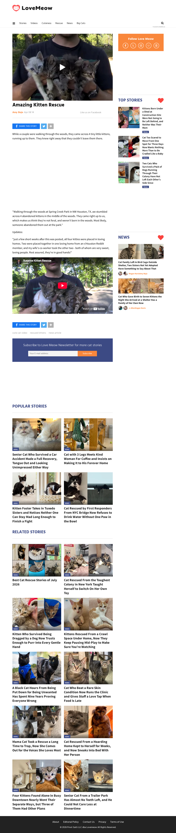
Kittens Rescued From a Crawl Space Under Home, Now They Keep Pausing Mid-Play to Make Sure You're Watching (86, 640)
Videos (34, 23)
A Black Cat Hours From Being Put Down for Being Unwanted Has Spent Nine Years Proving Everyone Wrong (34, 694)
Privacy (102, 822)
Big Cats (81, 23)
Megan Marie (134, 273)
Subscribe (87, 353)
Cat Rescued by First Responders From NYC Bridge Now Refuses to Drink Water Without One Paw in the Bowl (88, 514)
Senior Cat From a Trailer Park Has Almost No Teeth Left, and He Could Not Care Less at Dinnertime (88, 802)
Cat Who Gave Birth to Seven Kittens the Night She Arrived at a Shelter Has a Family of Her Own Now (140, 300)
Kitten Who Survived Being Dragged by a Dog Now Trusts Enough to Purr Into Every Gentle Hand (36, 640)
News (70, 23)
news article (55, 333)
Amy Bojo (17, 112)
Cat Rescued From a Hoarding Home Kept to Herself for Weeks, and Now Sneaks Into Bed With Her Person (87, 748)
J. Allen (132, 308)
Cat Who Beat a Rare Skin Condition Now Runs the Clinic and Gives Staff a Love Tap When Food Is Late (87, 694)
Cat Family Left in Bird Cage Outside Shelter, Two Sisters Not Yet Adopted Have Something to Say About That (138, 265)
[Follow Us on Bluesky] (148, 45)
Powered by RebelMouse (159, 27)
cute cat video (19, 333)
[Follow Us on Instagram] (141, 45)
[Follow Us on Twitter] (133, 45)
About (55, 822)
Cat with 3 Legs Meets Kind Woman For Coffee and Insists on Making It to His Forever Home (88, 458)
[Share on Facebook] (26, 126)
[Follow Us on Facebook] (125, 45)
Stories (22, 23)
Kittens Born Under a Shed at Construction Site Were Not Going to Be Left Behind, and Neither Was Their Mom (152, 118)
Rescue (59, 23)
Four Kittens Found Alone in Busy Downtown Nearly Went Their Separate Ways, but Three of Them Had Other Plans (36, 802)
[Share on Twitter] (44, 126)
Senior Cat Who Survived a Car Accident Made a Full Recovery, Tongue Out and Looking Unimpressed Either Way (34, 461)
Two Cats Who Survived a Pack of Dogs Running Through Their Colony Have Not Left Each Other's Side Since (152, 173)
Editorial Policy (71, 822)
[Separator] (51, 126)
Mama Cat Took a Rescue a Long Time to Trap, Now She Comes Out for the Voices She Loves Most (36, 746)
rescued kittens (38, 333)
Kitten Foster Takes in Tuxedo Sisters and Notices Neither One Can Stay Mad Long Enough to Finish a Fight (35, 514)
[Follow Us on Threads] (156, 45)
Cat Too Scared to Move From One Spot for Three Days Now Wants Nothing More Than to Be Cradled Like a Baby (152, 145)
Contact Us (88, 822)
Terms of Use (117, 822)
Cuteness (46, 23)
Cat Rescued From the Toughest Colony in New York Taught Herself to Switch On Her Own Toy (87, 586)
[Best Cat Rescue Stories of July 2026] (36, 560)
